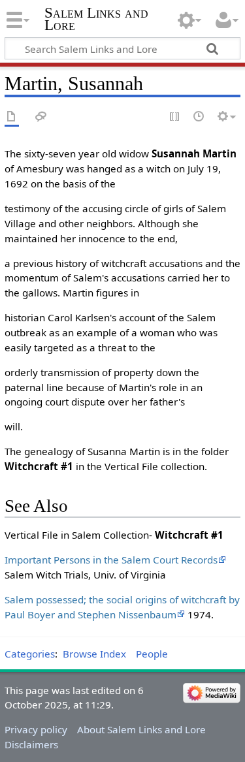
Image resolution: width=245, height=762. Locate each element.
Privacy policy (36, 729)
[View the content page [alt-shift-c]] (12, 117)
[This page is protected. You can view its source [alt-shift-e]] (175, 117)
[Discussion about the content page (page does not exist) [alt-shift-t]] (41, 117)
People (152, 653)
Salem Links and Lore (96, 19)
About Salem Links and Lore (141, 729)
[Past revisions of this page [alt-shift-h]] (199, 117)
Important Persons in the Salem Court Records (111, 559)
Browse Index (94, 653)
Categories (30, 653)
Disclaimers (31, 744)
